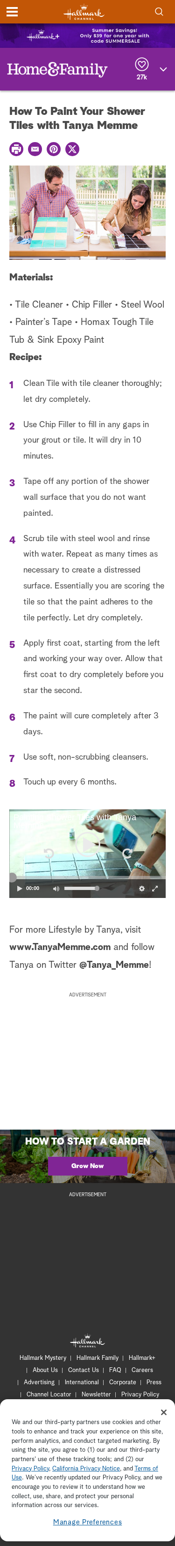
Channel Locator (49, 1395)
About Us (45, 1370)
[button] (48, 853)
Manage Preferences (87, 1522)
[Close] (164, 1412)
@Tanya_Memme (114, 965)
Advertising (39, 1383)
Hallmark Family (98, 1358)
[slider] (87, 877)
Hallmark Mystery (43, 1358)
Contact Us (83, 1370)
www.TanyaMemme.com (60, 947)
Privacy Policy (140, 1395)
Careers (142, 1370)
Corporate (122, 1383)
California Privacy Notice (86, 1469)
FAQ (115, 1370)
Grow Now (87, 1166)
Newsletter (96, 1395)
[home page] (84, 12)
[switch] (56, 888)
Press (154, 1383)
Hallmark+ (142, 1358)
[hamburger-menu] (12, 11)
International (82, 1383)
